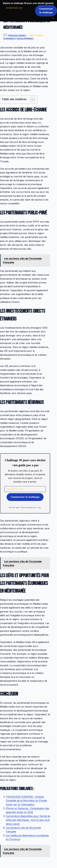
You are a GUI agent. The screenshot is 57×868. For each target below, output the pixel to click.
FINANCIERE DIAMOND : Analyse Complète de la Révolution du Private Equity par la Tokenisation (26, 800)
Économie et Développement (18, 38)
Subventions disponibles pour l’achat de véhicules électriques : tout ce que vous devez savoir (28, 820)
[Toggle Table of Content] (31, 99)
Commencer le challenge (25, 497)
